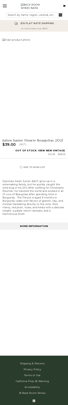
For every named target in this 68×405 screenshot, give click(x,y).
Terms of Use (32, 375)
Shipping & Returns (32, 363)
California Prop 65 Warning (32, 381)
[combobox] (34, 15)
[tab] (34, 226)
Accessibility (32, 387)
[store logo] (34, 6)
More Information (34, 226)
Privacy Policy (32, 369)
